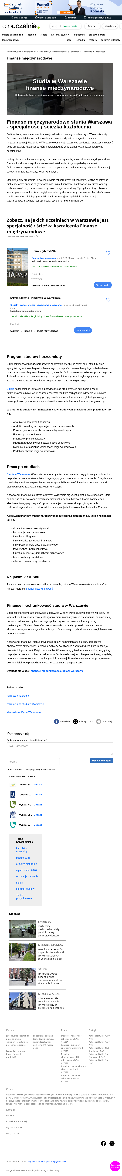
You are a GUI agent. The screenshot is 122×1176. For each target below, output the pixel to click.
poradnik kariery (46, 932)
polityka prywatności (56, 1161)
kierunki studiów (60, 34)
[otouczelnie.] (21, 26)
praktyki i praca (97, 34)
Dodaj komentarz (101, 760)
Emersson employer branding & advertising (38, 1170)
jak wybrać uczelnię (47, 1004)
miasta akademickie (12, 34)
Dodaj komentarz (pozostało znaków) (27, 740)
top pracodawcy (10, 39)
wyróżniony (36, 279)
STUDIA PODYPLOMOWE (54, 286)
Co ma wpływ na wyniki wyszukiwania (22, 236)
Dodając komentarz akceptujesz (31, 769)
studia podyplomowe (48, 983)
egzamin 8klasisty (110, 39)
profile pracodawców (48, 935)
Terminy (91, 26)
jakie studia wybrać (48, 973)
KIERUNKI (35, 286)
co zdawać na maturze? (50, 958)
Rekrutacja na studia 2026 (98, 17)
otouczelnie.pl (12, 1161)
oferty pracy (44, 926)
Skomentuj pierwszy (115, 1166)
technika (80, 39)
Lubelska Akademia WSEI (30, 794)
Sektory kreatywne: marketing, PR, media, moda (43, 1045)
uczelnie (31, 34)
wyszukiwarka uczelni (48, 1001)
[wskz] (61, 7)
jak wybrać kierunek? (48, 955)
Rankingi (71, 17)
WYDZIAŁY (14, 331)
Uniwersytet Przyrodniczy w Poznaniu (30, 784)
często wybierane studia (50, 980)
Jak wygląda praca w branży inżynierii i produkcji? (15, 1054)
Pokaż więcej (37, 274)
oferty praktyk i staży (48, 929)
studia (44, 34)
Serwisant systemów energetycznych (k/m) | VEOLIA (72, 1048)
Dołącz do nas (20, 17)
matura (93, 39)
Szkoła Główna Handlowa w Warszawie (35, 298)
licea (69, 39)
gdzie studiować (46, 976)
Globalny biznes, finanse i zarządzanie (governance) (36, 304)
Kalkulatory (109, 26)
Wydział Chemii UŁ (29, 824)
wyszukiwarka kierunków (50, 949)
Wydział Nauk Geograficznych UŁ (30, 804)
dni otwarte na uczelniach (51, 1007)
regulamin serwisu (46, 769)
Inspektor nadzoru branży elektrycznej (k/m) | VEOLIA (73, 1069)
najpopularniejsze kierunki (51, 952)
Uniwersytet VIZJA (43, 251)
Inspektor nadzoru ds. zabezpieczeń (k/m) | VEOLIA (71, 1038)
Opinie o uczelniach (47, 17)
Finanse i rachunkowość (43, 258)
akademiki (79, 34)
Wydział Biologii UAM (30, 814)
